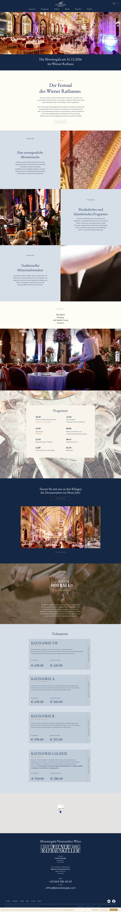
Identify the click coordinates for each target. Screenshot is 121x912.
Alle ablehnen (104, 910)
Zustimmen (113, 910)
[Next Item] (98, 527)
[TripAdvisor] (108, 901)
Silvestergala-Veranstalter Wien (60, 841)
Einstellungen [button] (95, 910)
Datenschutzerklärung (68, 910)
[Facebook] (113, 901)
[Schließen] (119, 910)
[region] (60, 655)
